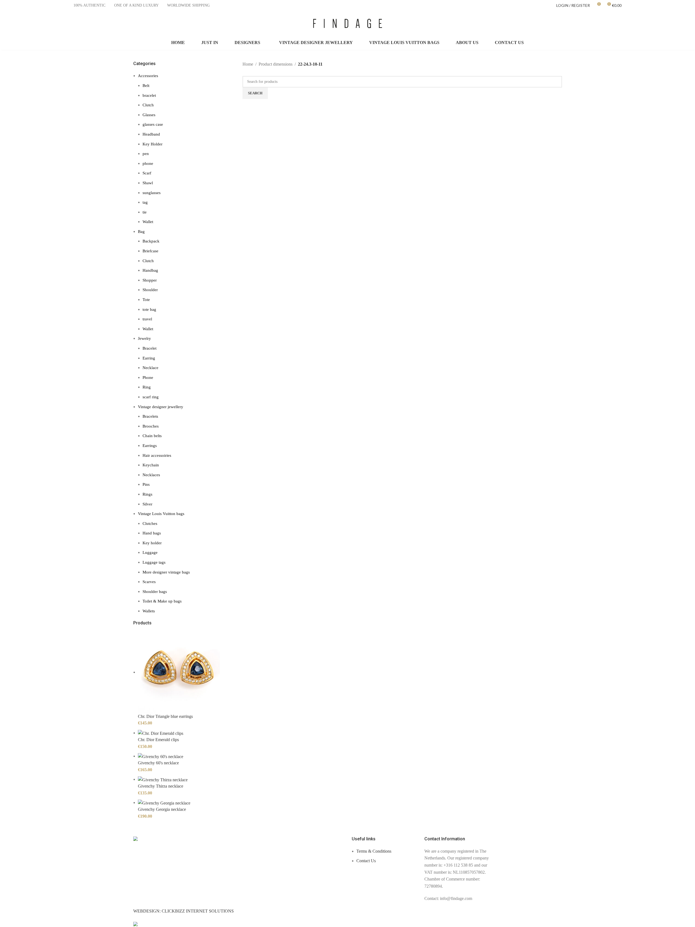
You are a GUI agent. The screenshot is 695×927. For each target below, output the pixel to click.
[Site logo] (347, 23)
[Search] (671, 23)
